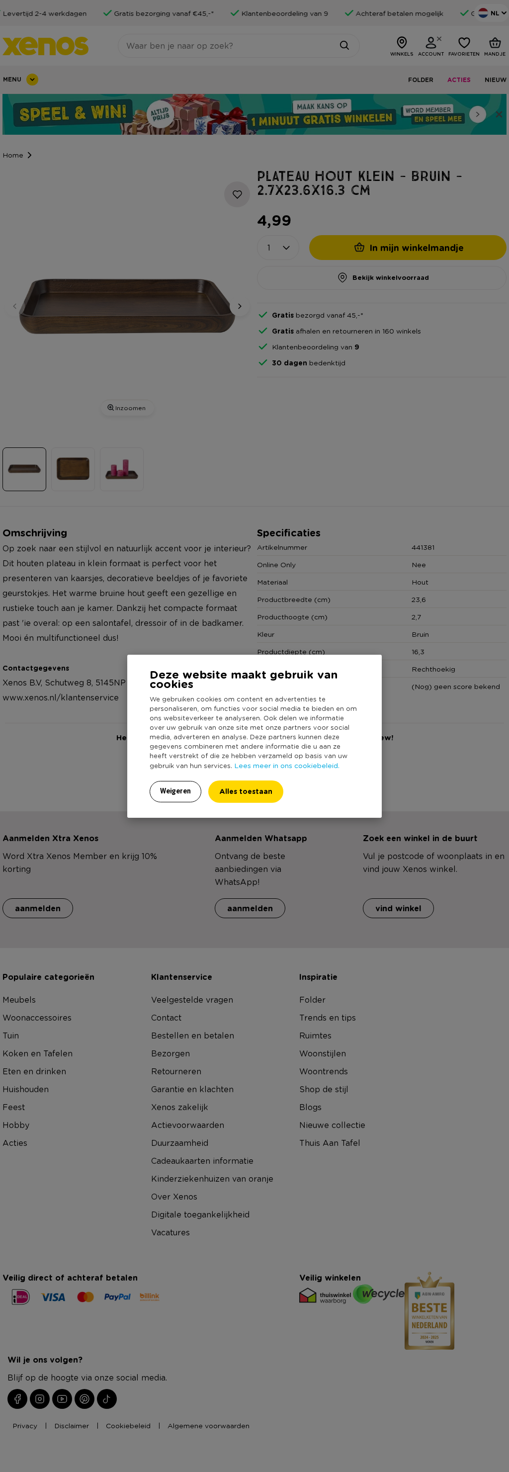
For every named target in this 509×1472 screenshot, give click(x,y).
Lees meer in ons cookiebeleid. (286, 765)
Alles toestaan (245, 791)
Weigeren (175, 791)
